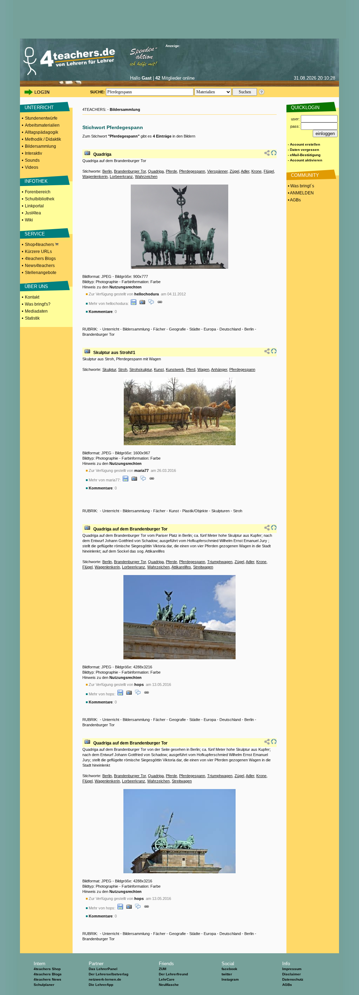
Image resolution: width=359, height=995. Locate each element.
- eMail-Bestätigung (304, 155)
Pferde (171, 171)
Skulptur (109, 369)
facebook (229, 969)
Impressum (292, 969)
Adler (245, 171)
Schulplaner (44, 985)
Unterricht (110, 329)
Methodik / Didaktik (43, 139)
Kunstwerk (175, 369)
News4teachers (40, 265)
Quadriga (102, 154)
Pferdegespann (192, 171)
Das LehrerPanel (103, 969)
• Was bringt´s (300, 185)
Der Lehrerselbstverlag (108, 974)
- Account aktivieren (305, 160)
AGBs (287, 985)
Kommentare (101, 311)
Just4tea (33, 213)
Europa (210, 329)
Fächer (159, 329)
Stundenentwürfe (41, 118)
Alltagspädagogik (41, 132)
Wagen (203, 369)
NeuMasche (169, 985)
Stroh (122, 369)
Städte (194, 329)
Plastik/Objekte (195, 511)
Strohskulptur (140, 369)
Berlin (107, 171)
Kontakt (32, 297)
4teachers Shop (47, 969)
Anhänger (219, 369)
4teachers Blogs (40, 258)
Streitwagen (203, 567)
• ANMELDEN (300, 193)
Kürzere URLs (38, 251)
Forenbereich (37, 191)
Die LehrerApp (101, 985)
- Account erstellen (304, 144)
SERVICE (35, 233)
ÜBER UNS (36, 286)
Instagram (230, 979)
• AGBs (294, 200)
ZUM (162, 969)
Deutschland (230, 329)
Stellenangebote (40, 272)
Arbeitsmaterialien (42, 125)
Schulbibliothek (39, 198)
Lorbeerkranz (121, 176)
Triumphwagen (219, 562)
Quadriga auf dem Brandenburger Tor (130, 529)
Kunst (159, 369)
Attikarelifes (181, 567)
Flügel (269, 171)
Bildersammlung (40, 146)
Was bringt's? (37, 304)
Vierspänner (217, 171)
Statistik (32, 318)
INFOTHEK (36, 181)
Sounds (32, 160)
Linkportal (34, 205)
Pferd (190, 369)
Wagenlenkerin (95, 176)
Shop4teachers (40, 244)
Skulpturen (220, 511)
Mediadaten (36, 311)
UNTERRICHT (39, 107)
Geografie (177, 329)
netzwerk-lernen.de (105, 979)
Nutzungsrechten (125, 287)
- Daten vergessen (303, 150)
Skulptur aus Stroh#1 (114, 352)
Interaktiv (33, 153)
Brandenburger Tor (130, 171)
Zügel (234, 171)
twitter (227, 974)
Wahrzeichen (146, 176)
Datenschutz (292, 979)
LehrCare (167, 979)
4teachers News (47, 979)
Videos (31, 167)
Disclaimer (291, 974)
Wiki (29, 220)
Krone (256, 171)
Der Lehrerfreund (173, 974)
